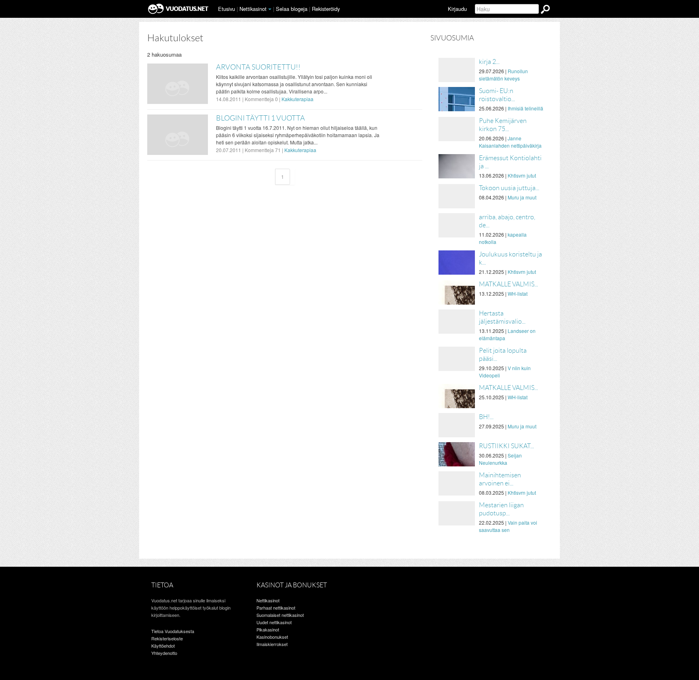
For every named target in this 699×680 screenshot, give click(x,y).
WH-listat (517, 293)
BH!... (486, 416)
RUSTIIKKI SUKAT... (506, 446)
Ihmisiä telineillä (525, 108)
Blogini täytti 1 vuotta (260, 118)
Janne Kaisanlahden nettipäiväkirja (510, 142)
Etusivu (226, 9)
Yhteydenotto (164, 653)
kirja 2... (489, 61)
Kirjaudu (457, 9)
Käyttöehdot (163, 645)
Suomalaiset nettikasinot (280, 615)
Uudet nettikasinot (274, 622)
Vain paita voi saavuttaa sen (508, 526)
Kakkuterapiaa (297, 98)
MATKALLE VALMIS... (508, 284)
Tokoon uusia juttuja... (509, 187)
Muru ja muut (522, 197)
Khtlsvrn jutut (522, 175)
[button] (269, 9)
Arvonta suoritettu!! (258, 67)
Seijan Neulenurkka (500, 459)
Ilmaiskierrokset (272, 644)
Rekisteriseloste (167, 638)
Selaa (291, 9)
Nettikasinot (253, 9)
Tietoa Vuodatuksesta (172, 631)
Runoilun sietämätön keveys (503, 75)
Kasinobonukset (272, 636)
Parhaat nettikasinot (275, 607)
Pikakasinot (267, 629)
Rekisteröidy (326, 9)
